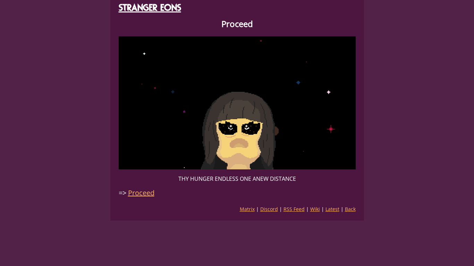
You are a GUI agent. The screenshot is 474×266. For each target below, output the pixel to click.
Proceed (141, 192)
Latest (332, 209)
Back (350, 209)
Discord (269, 209)
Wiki (315, 209)
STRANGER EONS (150, 7)
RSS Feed (294, 209)
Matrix (247, 209)
